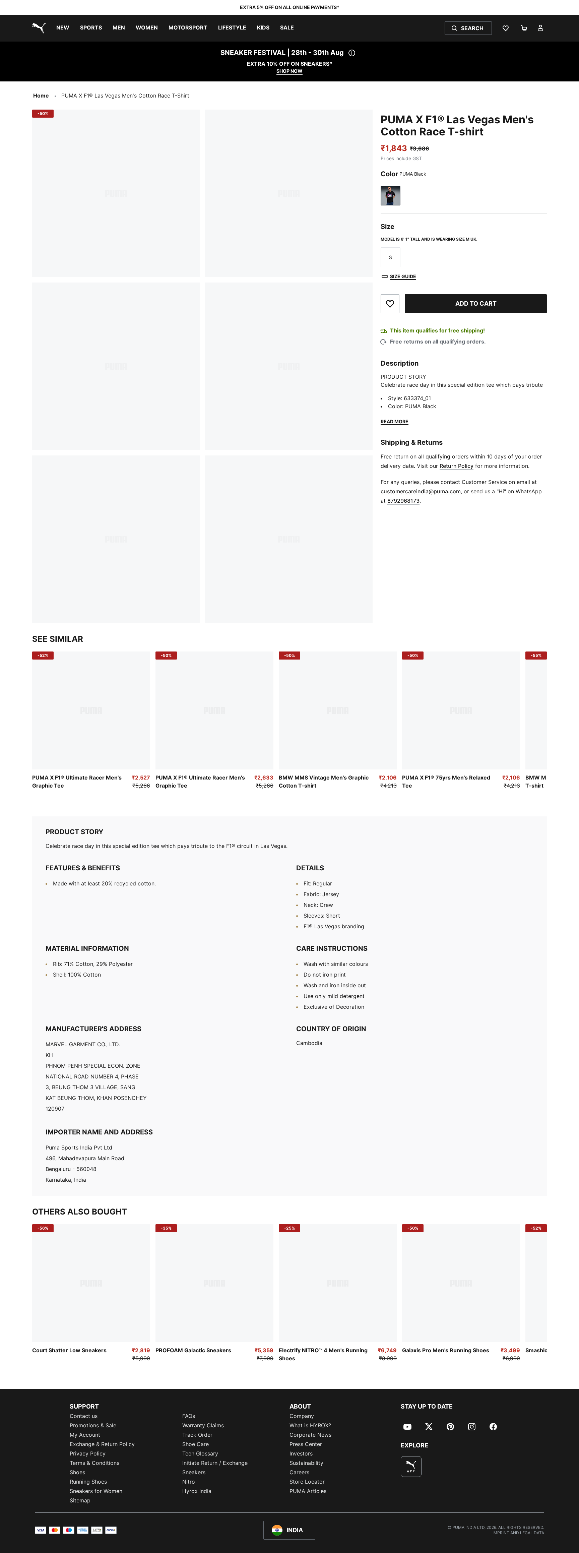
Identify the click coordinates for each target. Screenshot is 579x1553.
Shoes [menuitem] (77, 1472)
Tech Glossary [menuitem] (200, 1453)
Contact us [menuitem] (84, 1416)
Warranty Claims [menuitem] (203, 1425)
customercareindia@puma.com (421, 491)
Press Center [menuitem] (306, 1444)
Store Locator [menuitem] (307, 1481)
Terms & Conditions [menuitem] (94, 1462)
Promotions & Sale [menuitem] (93, 1425)
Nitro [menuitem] (188, 1481)
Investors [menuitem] (301, 1453)
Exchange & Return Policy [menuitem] (102, 1444)
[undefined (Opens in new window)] (411, 1466)
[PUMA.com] (37, 28)
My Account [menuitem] (85, 1434)
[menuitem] (63, 28)
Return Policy (456, 465)
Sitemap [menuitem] (80, 1500)
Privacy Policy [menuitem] (88, 1453)
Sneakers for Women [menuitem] (96, 1491)
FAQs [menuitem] (188, 1416)
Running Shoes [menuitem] (88, 1481)
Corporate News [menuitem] (310, 1434)
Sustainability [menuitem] (306, 1462)
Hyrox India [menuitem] (196, 1491)
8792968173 (403, 500)
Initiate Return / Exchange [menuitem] (215, 1462)
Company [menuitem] (302, 1416)
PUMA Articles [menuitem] (308, 1491)
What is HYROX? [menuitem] (310, 1425)
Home (41, 95)
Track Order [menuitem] (197, 1434)
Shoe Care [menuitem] (195, 1444)
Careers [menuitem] (299, 1472)
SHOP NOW (289, 71)
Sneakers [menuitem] (193, 1472)
